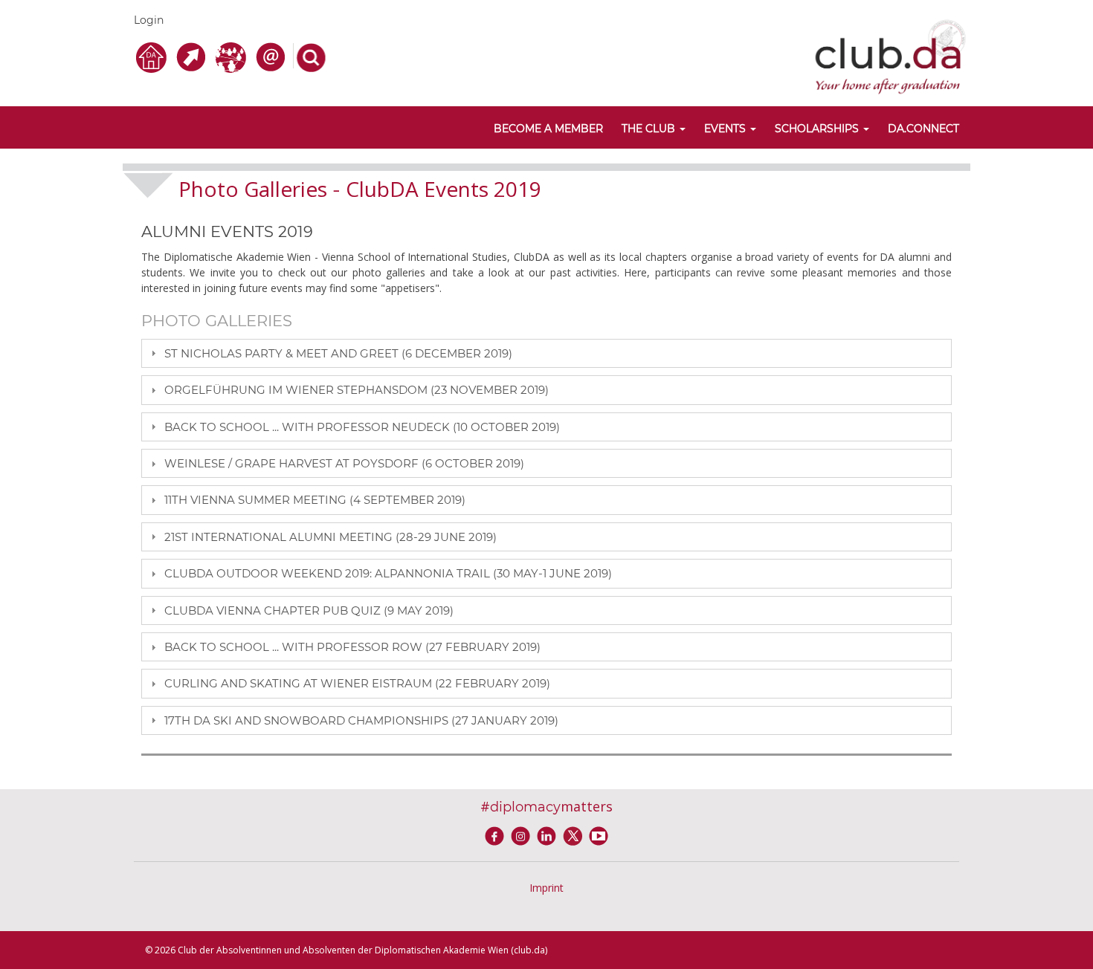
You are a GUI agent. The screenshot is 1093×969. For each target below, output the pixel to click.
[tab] (546, 353)
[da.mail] (273, 55)
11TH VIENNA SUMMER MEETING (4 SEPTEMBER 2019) (314, 500)
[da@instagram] (523, 834)
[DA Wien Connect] (233, 55)
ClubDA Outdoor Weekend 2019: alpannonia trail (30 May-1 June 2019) (388, 573)
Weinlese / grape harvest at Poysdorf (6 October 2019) (344, 463)
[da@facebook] (497, 834)
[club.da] (890, 55)
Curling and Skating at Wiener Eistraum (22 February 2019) (357, 683)
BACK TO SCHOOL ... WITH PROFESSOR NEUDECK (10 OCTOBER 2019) (362, 427)
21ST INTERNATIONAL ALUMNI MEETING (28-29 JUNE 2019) (330, 537)
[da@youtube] (598, 834)
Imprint (546, 888)
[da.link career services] (193, 55)
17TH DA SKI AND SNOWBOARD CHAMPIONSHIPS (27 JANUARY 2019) (361, 720)
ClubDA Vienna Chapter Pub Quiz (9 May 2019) (309, 610)
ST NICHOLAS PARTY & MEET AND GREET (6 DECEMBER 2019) (338, 353)
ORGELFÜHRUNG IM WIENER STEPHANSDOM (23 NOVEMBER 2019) (356, 390)
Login (149, 20)
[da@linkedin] (549, 834)
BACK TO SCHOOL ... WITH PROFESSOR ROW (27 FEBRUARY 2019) (352, 647)
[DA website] (153, 55)
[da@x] (575, 834)
